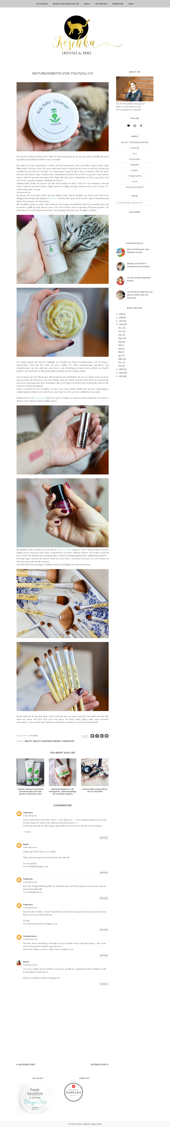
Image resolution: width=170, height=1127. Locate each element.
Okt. (120, 335)
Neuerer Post (26, 1064)
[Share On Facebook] (97, 736)
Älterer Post (98, 1064)
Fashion (134, 148)
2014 (121, 373)
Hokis (26, 844)
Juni (120, 348)
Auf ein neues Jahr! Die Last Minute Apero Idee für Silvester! (140, 295)
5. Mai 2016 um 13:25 (30, 908)
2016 (121, 324)
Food (135, 182)
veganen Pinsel (64, 549)
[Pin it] (107, 736)
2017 (121, 321)
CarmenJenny (30, 936)
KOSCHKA (78, 1124)
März (120, 359)
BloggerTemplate (96, 1124)
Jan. (120, 366)
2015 (121, 369)
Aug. (120, 341)
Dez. (120, 328)
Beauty (28, 741)
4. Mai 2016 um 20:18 (30, 882)
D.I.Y (135, 154)
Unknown (28, 812)
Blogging (134, 159)
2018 (121, 317)
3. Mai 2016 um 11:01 (30, 816)
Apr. (120, 355)
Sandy (26, 962)
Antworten (104, 838)
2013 (121, 376)
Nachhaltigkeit (135, 187)
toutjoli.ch (52, 198)
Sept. (120, 338)
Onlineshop (40, 398)
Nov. (120, 331)
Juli (119, 345)
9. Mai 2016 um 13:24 (30, 939)
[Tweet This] (92, 736)
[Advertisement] (62, 1043)
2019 (121, 314)
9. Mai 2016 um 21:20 (30, 965)
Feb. (120, 362)
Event (134, 170)
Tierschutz (68, 741)
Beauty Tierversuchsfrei (47, 741)
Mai (120, 352)
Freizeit (134, 165)
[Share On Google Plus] (102, 736)
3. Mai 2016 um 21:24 (30, 847)
